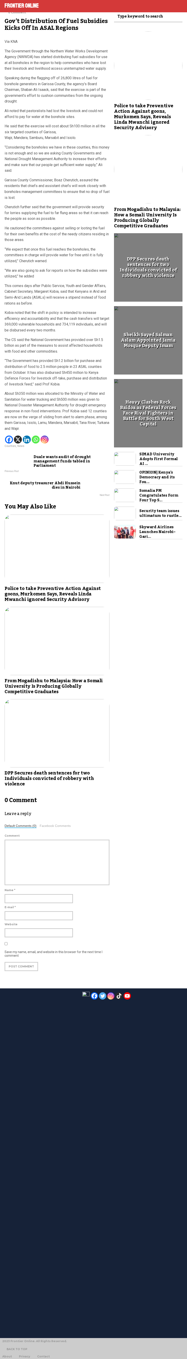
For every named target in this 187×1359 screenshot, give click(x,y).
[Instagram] (45, 440)
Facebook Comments (55, 826)
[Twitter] (102, 996)
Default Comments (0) (20, 826)
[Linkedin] (27, 440)
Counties (10, 446)
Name (10, 890)
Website (11, 924)
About (7, 1356)
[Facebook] (9, 440)
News (20, 446)
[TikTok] (119, 996)
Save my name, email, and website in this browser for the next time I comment (53, 953)
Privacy (24, 1356)
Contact (43, 1356)
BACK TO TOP (17, 1349)
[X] (18, 440)
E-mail (10, 907)
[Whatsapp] (36, 440)
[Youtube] (127, 996)
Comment (12, 835)
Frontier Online (22, 5)
